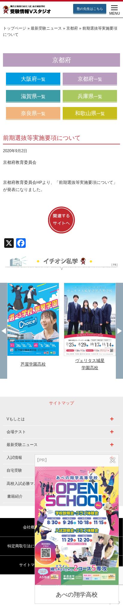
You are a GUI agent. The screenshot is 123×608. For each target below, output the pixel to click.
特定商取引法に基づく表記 (30, 546)
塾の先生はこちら (90, 8)
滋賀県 (33, 96)
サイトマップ (30, 565)
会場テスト (16, 432)
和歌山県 (90, 113)
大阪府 (33, 79)
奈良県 (33, 113)
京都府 (72, 28)
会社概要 (31, 527)
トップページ (14, 28)
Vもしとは (16, 419)
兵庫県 (90, 96)
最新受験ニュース (46, 28)
